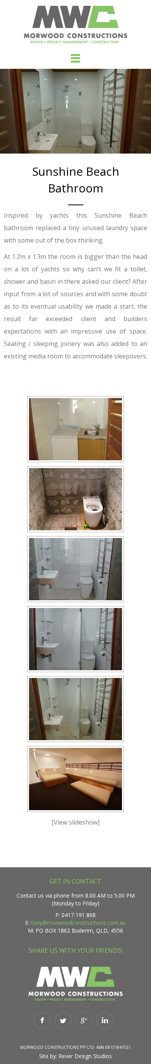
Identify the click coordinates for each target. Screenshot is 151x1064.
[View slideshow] (75, 822)
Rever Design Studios (85, 1056)
